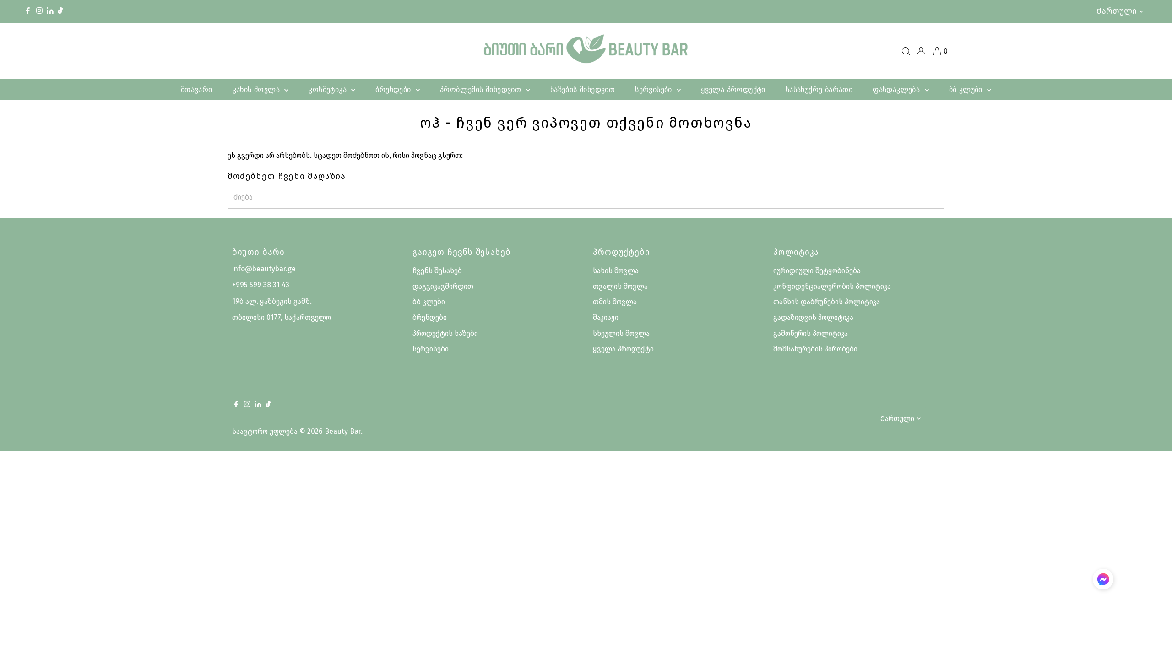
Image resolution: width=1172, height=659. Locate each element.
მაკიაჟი (606, 317)
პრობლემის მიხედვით (482, 89)
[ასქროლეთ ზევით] (1154, 634)
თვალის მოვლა (620, 286)
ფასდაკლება (897, 89)
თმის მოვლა (615, 301)
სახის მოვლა (616, 270)
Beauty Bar (343, 431)
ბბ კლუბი (967, 89)
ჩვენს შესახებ (437, 270)
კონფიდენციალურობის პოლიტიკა (832, 286)
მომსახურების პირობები (815, 349)
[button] (1103, 581)
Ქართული (1116, 11)
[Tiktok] (60, 11)
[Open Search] (906, 51)
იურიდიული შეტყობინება (817, 270)
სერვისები (654, 89)
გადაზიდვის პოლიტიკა (813, 317)
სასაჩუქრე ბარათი (819, 89)
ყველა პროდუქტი (733, 89)
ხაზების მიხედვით (582, 89)
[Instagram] (39, 11)
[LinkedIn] (51, 11)
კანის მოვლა (257, 89)
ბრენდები (394, 89)
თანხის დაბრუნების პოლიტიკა (826, 301)
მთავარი (196, 89)
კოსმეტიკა (329, 89)
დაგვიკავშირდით (442, 286)
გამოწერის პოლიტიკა (810, 333)
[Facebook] (28, 11)
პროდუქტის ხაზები (445, 333)
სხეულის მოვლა (621, 333)
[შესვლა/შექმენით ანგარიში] (921, 51)
